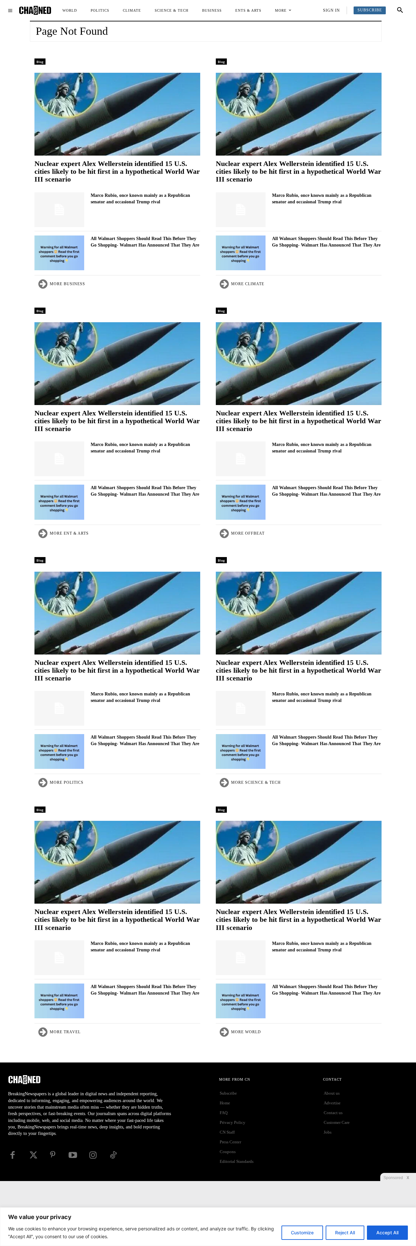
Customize (302, 1232)
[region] (208, 1226)
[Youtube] (73, 1155)
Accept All (387, 1232)
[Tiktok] (113, 1155)
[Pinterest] (52, 1155)
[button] (400, 10)
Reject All (345, 1232)
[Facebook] (12, 1155)
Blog (40, 61)
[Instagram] (93, 1155)
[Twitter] (32, 1155)
